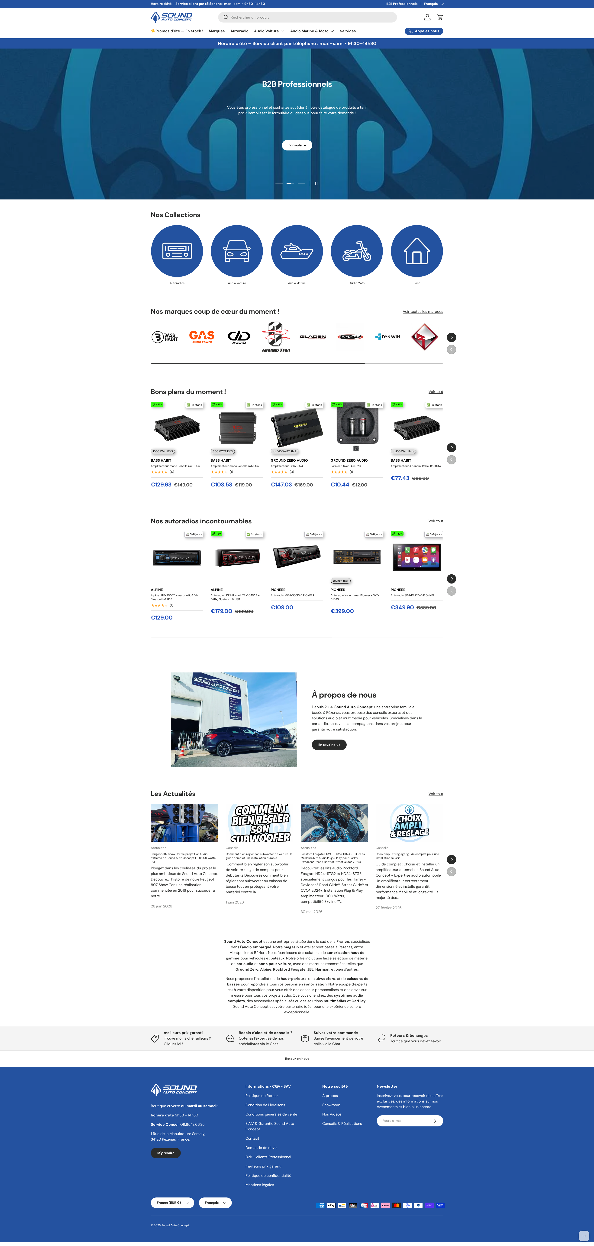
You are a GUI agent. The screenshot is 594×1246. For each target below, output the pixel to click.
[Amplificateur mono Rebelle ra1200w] (237, 428)
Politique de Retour (261, 1095)
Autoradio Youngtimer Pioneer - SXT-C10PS (355, 597)
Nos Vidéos (332, 1114)
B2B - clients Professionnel (268, 1157)
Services (348, 31)
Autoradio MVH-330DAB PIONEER (292, 595)
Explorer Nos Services (297, 141)
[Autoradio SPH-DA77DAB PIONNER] (417, 557)
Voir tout (436, 391)
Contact (252, 1138)
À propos (330, 1095)
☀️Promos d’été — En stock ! (177, 31)
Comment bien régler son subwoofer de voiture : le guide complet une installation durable (259, 856)
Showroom (331, 1104)
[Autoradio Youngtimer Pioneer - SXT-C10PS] (357, 557)
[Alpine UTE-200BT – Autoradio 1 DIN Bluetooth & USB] (177, 557)
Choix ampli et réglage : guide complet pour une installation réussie (407, 856)
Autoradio (239, 31)
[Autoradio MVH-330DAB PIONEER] (297, 557)
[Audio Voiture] (237, 251)
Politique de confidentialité (268, 1175)
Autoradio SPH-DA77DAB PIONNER (413, 595)
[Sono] (417, 251)
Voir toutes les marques (423, 311)
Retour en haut (297, 1059)
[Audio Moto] (357, 251)
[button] (440, 17)
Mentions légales (259, 1184)
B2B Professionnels (402, 4)
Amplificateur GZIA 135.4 (287, 466)
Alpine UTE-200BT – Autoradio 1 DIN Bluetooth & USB (174, 597)
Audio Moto (357, 283)
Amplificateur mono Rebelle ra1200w (235, 466)
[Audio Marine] (297, 251)
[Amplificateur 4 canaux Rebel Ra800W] (417, 428)
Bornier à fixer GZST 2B (346, 466)
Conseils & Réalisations (342, 1123)
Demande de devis (261, 1147)
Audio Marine (297, 283)
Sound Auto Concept (175, 1225)
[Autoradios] (177, 251)
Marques (217, 31)
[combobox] (307, 17)
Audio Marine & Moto (309, 31)
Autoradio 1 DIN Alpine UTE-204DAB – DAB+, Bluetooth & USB (235, 597)
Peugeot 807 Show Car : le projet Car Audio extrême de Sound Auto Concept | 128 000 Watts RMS (183, 858)
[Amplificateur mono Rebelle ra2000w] (177, 428)
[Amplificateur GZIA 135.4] (297, 428)
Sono (417, 283)
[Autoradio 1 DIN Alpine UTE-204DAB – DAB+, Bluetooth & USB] (237, 557)
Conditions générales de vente (271, 1114)
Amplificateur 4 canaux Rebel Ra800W (416, 466)
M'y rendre (165, 1153)
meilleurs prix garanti (263, 1166)
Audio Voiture (266, 31)
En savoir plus (329, 744)
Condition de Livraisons (265, 1104)
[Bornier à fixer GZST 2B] (357, 428)
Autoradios (177, 283)
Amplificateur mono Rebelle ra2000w (175, 466)
